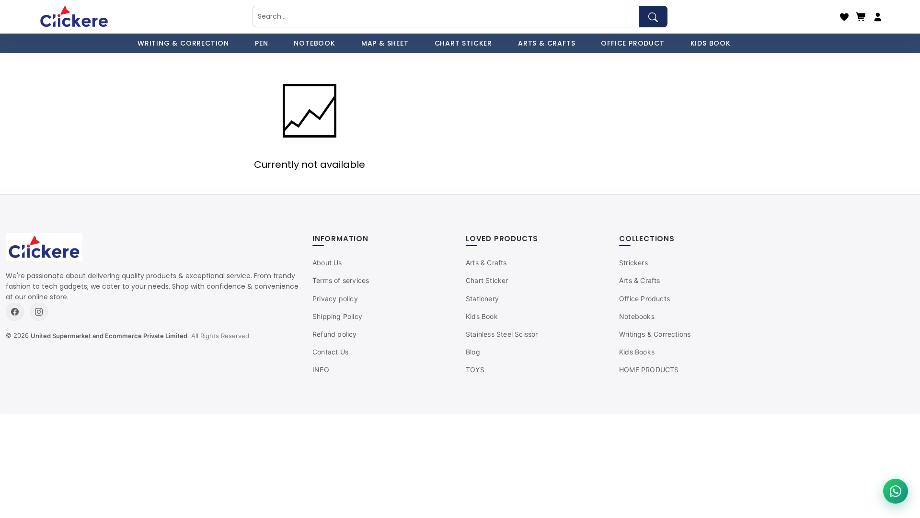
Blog (473, 352)
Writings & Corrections (654, 334)
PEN (261, 43)
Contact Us (330, 352)
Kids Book (482, 316)
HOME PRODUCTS (649, 369)
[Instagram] (39, 312)
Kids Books (637, 352)
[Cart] (861, 16)
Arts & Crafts (486, 263)
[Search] (653, 16)
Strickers (633, 263)
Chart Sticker (487, 280)
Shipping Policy (337, 316)
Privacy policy (335, 298)
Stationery (482, 298)
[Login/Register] (878, 16)
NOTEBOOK (314, 43)
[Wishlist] (844, 16)
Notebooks (637, 316)
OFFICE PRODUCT (632, 43)
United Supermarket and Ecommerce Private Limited (109, 336)
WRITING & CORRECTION (183, 43)
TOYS (475, 369)
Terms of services (340, 280)
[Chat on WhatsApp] (895, 491)
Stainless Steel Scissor (502, 334)
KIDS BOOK (710, 43)
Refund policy (334, 334)
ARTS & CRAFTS (546, 43)
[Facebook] (15, 312)
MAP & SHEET (385, 43)
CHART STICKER (463, 43)
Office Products (644, 298)
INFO (320, 369)
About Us (327, 263)
